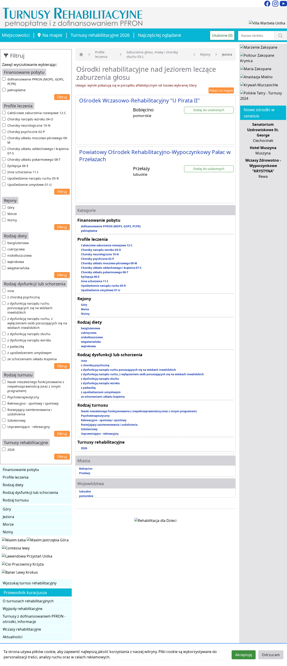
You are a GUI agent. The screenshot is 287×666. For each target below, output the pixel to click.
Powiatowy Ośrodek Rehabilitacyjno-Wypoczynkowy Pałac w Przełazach (155, 155)
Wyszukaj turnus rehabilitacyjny (30, 583)
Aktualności (12, 636)
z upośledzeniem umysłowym (29, 353)
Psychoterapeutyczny (23, 397)
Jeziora (8, 516)
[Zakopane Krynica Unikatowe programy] (263, 58)
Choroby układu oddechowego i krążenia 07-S (38, 151)
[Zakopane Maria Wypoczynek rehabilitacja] (255, 69)
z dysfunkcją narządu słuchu (28, 334)
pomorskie (86, 496)
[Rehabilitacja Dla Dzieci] (155, 521)
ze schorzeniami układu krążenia (32, 359)
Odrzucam (271, 654)
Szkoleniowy (16, 420)
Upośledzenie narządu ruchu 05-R (33, 178)
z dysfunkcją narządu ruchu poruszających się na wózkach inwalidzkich (29, 308)
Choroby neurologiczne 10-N (28, 125)
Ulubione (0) (222, 35)
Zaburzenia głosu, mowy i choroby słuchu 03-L (152, 54)
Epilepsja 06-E (17, 166)
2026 (11, 449)
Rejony (205, 54)
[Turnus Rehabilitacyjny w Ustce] (27, 557)
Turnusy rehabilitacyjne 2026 (100, 35)
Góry (10, 207)
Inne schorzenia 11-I (22, 172)
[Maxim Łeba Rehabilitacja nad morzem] (14, 540)
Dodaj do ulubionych (208, 110)
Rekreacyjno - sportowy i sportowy (33, 403)
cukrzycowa (16, 249)
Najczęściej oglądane (159, 35)
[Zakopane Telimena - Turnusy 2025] (263, 96)
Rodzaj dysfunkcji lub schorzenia (30, 492)
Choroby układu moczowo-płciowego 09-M (37, 140)
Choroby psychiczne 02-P (26, 132)
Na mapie (52, 35)
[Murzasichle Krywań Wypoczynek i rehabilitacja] (259, 85)
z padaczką (15, 346)
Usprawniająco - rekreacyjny (28, 427)
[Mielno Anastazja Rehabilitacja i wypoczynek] (256, 77)
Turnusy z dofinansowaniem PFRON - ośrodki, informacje (34, 619)
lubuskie (85, 491)
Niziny (12, 220)
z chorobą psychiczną (23, 297)
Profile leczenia (15, 477)
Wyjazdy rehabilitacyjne (22, 608)
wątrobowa (15, 262)
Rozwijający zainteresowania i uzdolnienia (29, 412)
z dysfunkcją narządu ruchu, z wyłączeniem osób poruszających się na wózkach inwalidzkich (37, 323)
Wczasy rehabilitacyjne (22, 629)
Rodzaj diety (13, 484)
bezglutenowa (18, 243)
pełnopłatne (16, 90)
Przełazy (84, 473)
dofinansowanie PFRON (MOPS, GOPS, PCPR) (35, 81)
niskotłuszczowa (19, 255)
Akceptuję (243, 654)
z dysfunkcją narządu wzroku (29, 340)
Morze (12, 214)
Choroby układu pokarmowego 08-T (34, 159)
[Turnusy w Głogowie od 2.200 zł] (23, 565)
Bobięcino (85, 469)
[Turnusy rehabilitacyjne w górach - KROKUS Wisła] (20, 573)
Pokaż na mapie (221, 90)
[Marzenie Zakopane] (258, 48)
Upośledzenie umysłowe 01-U (29, 184)
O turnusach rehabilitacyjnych (28, 601)
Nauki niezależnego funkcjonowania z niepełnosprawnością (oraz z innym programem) (35, 386)
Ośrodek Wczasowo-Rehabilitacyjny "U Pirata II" (139, 100)
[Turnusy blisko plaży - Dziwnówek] (16, 549)
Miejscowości (16, 35)
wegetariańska (18, 268)
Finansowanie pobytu (21, 469)
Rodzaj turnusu (16, 500)
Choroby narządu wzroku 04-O (30, 119)
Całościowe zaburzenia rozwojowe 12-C (36, 113)
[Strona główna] (81, 54)
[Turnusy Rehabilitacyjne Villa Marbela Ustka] (267, 24)
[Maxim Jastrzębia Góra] (48, 540)
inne (10, 291)
